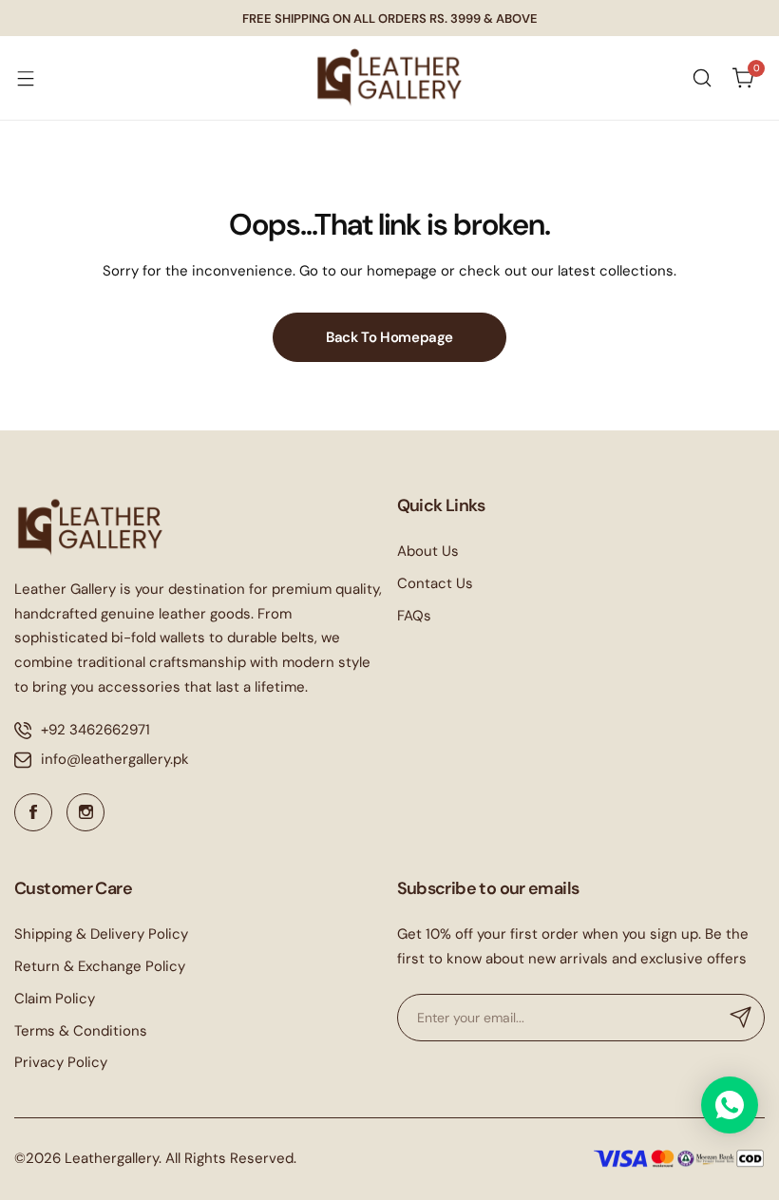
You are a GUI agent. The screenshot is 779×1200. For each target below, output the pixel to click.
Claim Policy (54, 998)
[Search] (702, 78)
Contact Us (435, 583)
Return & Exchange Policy (99, 966)
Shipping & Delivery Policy (101, 933)
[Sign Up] (741, 1017)
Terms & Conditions (80, 1030)
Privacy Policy (60, 1062)
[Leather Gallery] (390, 78)
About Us (428, 551)
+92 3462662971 (95, 729)
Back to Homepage (389, 337)
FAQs (414, 615)
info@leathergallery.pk (115, 759)
